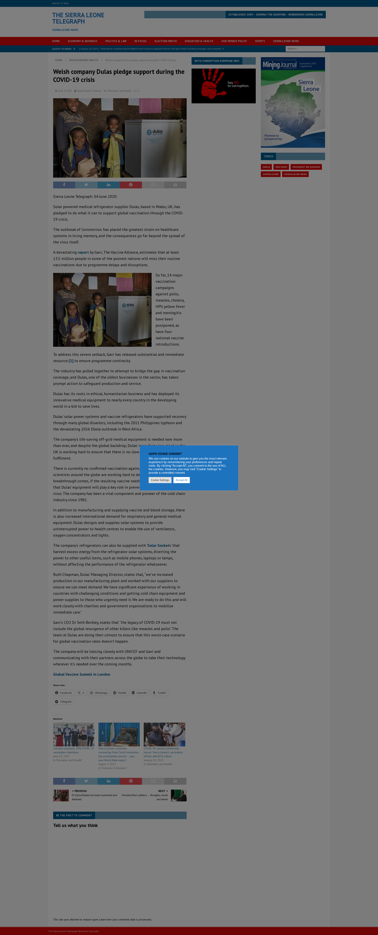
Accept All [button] (181, 480)
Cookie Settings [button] (160, 480)
